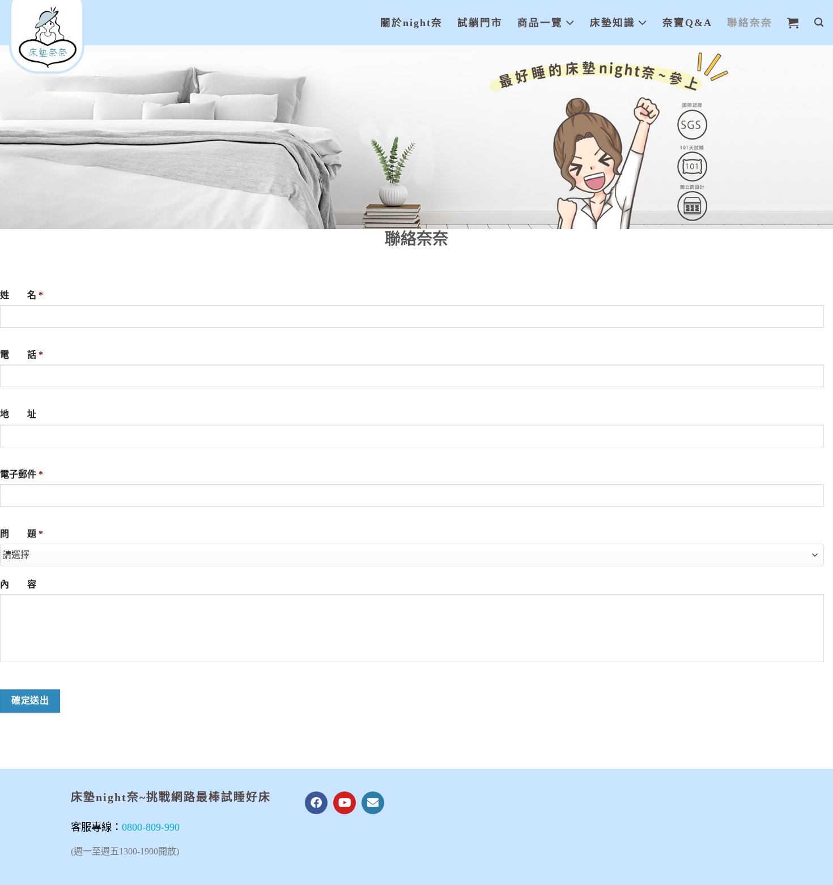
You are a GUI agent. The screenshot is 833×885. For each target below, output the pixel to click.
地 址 (18, 414)
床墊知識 (612, 22)
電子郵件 (21, 474)
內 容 (18, 584)
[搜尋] (819, 22)
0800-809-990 (151, 827)
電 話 (21, 354)
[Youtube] (344, 802)
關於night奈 (411, 22)
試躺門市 (480, 22)
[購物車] (793, 22)
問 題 (21, 534)
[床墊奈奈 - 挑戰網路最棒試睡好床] (65, 37)
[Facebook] (316, 802)
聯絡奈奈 (749, 22)
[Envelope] (373, 802)
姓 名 (21, 295)
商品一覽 (540, 22)
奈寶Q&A (687, 22)
